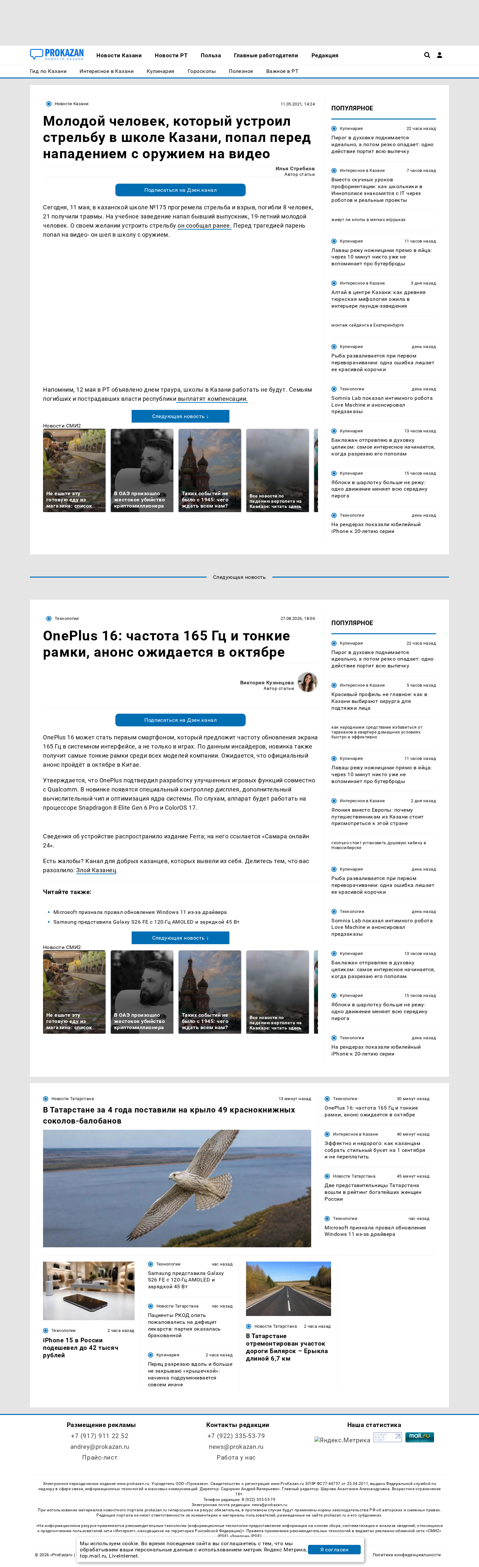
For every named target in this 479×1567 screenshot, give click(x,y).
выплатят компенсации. (212, 398)
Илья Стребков (295, 168)
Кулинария (351, 128)
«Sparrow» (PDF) (245, 1536)
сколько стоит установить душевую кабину (376, 842)
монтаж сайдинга (350, 325)
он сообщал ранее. (205, 225)
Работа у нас (236, 1457)
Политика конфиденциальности (407, 1554)
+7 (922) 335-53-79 (236, 1436)
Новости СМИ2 (62, 426)
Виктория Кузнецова (267, 682)
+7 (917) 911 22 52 (99, 1436)
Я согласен (334, 1549)
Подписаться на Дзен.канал (180, 190)
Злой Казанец (96, 870)
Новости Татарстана (72, 1098)
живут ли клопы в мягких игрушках (368, 219)
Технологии (352, 388)
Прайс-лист (99, 1457)
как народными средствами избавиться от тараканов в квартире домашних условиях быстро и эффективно (376, 732)
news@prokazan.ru (236, 1446)
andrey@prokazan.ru (99, 1446)
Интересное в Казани (362, 170)
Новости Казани (72, 103)
